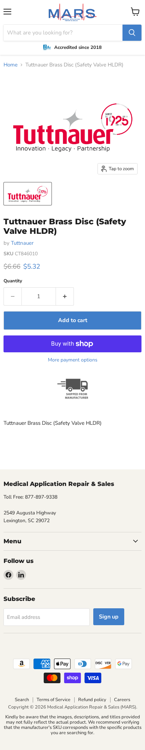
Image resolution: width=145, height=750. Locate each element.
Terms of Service (53, 700)
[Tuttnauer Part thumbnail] (27, 193)
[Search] (131, 33)
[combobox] (63, 33)
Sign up (109, 617)
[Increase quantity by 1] (65, 296)
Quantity (13, 281)
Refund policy (92, 700)
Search (22, 700)
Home (11, 65)
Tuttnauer (22, 242)
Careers (122, 700)
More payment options (72, 360)
